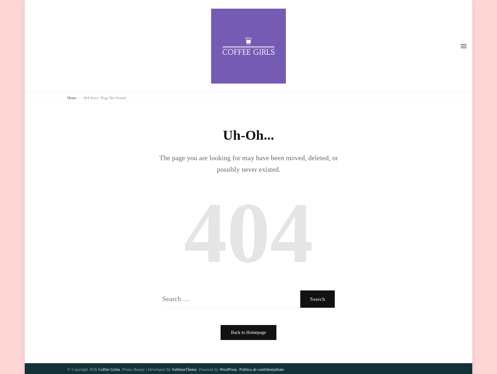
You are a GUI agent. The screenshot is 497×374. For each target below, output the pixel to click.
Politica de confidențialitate (261, 369)
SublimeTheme (184, 369)
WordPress (228, 369)
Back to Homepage (248, 332)
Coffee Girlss (109, 369)
